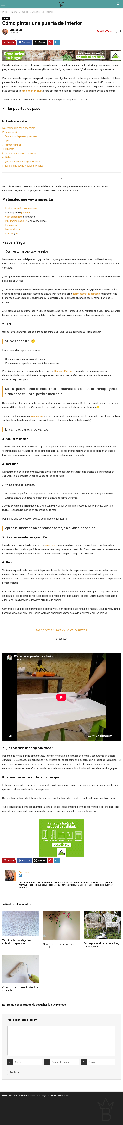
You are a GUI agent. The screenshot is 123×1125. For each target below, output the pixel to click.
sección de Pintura (32, 90)
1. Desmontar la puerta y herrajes (19, 136)
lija (17, 233)
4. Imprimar (8, 149)
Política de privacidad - (28, 1096)
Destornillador (12, 229)
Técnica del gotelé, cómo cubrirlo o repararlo (17, 942)
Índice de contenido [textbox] (14, 121)
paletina (25, 212)
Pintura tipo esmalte (16, 221)
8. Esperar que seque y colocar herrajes (22, 165)
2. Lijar (5, 140)
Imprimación (11, 225)
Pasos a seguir (10, 132)
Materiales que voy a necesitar (18, 128)
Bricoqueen (16, 30)
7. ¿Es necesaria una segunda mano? (21, 161)
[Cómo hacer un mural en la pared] (61, 913)
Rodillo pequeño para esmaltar (21, 208)
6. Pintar (6, 157)
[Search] (118, 4)
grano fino (50, 545)
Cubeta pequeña (13, 216)
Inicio (5, 12)
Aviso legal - (42, 1096)
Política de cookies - (10, 1096)
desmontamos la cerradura (86, 293)
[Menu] (3, 4)
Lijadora (9, 233)
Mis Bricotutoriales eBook (58, 1096)
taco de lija (36, 416)
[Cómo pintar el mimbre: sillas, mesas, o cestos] (102, 913)
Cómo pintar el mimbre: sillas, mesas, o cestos (101, 945)
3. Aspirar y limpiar (11, 144)
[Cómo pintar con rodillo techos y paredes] (20, 957)
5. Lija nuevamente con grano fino (19, 153)
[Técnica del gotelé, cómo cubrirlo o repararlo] (20, 913)
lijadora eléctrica (63, 371)
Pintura (13, 12)
